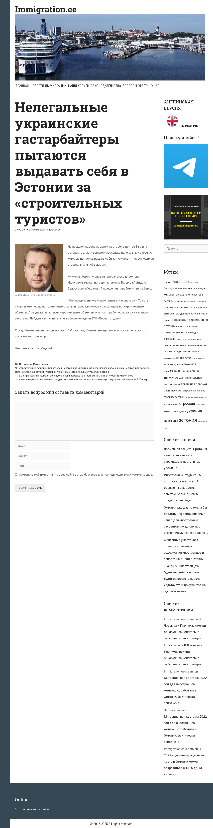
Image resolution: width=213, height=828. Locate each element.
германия (201, 301)
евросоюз (182, 326)
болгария (182, 288)
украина (50, 371)
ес (190, 326)
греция (204, 313)
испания (187, 352)
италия (195, 351)
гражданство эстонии (187, 313)
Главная (22, 86)
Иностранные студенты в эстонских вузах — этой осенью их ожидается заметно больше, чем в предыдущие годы (182, 487)
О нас (155, 86)
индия (179, 351)
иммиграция (169, 352)
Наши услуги (78, 86)
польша (189, 397)
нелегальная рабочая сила (108, 368)
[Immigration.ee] (110, 47)
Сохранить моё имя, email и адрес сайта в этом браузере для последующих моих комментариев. (86, 474)
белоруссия (55, 368)
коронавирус (169, 358)
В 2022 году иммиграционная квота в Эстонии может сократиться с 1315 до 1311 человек (185, 761)
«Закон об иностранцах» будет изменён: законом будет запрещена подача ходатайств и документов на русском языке (185, 578)
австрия (168, 282)
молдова (175, 364)
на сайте (32, 809)
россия (189, 403)
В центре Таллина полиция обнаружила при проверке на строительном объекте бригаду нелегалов (76, 375)
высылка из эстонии (184, 301)
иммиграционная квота (193, 345)
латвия (179, 357)
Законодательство (106, 86)
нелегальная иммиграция (77, 368)
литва (188, 358)
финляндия (171, 420)
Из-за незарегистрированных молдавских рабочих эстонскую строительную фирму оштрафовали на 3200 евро (84, 379)
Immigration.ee (46, 9)
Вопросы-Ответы (136, 86)
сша (176, 411)
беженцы (179, 282)
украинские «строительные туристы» (78, 371)
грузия (167, 320)
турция (182, 411)
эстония (104, 371)
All (20, 364)
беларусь (193, 282)
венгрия (192, 288)
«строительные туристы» (33, 368)
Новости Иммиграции (48, 86)
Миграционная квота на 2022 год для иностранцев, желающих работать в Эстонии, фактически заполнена (185, 690)
